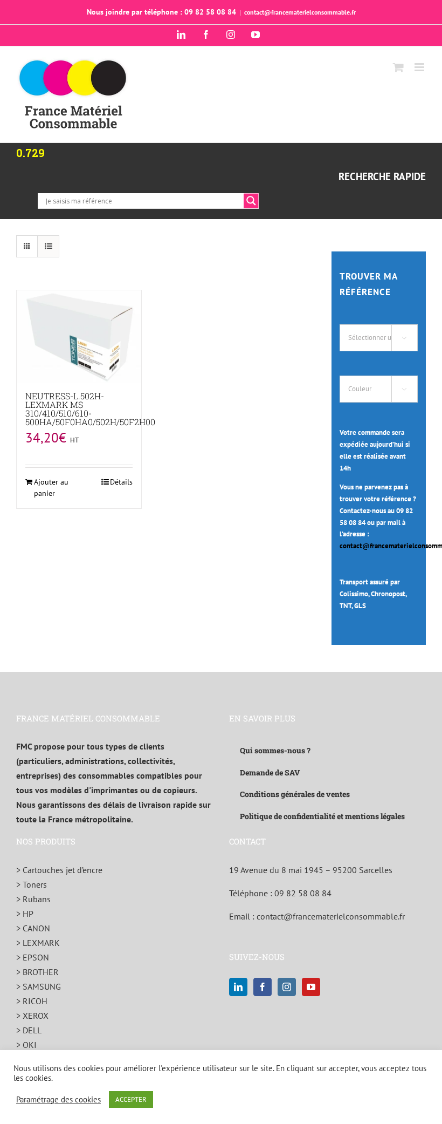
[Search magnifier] (251, 200)
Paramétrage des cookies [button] (58, 1100)
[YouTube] (311, 987)
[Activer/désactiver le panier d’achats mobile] (398, 67)
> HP (24, 913)
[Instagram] (287, 987)
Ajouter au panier (51, 487)
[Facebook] (262, 987)
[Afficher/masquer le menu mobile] (420, 67)
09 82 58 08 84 (303, 893)
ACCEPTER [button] (131, 1099)
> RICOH (31, 1001)
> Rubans (33, 899)
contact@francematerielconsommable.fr (300, 12)
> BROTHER (37, 971)
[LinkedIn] (238, 987)
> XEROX (32, 1015)
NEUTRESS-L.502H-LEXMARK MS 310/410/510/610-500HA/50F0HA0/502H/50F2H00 (90, 408)
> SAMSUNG (38, 986)
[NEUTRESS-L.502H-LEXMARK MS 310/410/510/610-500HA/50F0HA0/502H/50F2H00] (79, 336)
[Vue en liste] (48, 246)
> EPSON (32, 957)
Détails (121, 482)
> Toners (31, 884)
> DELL (29, 1030)
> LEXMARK (38, 942)
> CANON (33, 928)
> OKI (26, 1044)
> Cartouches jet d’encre (59, 869)
